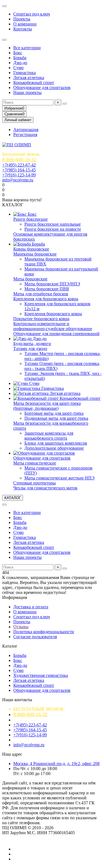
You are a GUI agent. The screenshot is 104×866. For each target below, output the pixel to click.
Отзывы (21, 626)
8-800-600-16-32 (19, 159)
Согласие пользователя (35, 636)
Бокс (17, 52)
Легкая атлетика (28, 77)
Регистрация (25, 134)
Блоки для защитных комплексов (55, 443)
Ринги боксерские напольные (52, 224)
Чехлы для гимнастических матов (45, 488)
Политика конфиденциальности (43, 631)
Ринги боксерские (30, 219)
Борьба (19, 57)
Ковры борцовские (31, 249)
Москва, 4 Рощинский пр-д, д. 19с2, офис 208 (56, 763)
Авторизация (25, 129)
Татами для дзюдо (30, 348)
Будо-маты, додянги (32, 343)
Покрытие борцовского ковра (41, 318)
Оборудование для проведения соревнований (56, 333)
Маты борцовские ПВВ (46, 288)
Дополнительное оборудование (54, 448)
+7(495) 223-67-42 (19, 165)
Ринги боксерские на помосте (52, 229)
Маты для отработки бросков (40, 293)
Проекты (21, 19)
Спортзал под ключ (31, 14)
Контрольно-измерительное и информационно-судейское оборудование (52, 326)
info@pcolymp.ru (17, 180)
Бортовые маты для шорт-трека (53, 413)
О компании (25, 24)
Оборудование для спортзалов (41, 87)
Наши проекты (27, 92)
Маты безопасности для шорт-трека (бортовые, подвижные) (47, 406)
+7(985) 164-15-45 (19, 170)
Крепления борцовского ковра (53, 313)
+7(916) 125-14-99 (19, 175)
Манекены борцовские (35, 254)
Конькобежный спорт (33, 82)
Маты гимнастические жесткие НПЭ (59, 478)
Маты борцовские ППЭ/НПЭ (52, 283)
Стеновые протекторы (34, 483)
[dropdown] (4, 6)
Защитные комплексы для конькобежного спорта (48, 435)
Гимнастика (24, 72)
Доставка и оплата (30, 606)
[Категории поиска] (4, 40)
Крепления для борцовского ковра (45, 298)
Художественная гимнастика (40, 675)
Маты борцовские (30, 279)
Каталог (9, 646)
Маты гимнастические (34, 463)
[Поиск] (64, 104)
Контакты (22, 29)
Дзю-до (20, 62)
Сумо (18, 67)
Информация (14, 597)
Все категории (27, 47)
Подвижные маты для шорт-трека (56, 418)
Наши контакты (17, 699)
